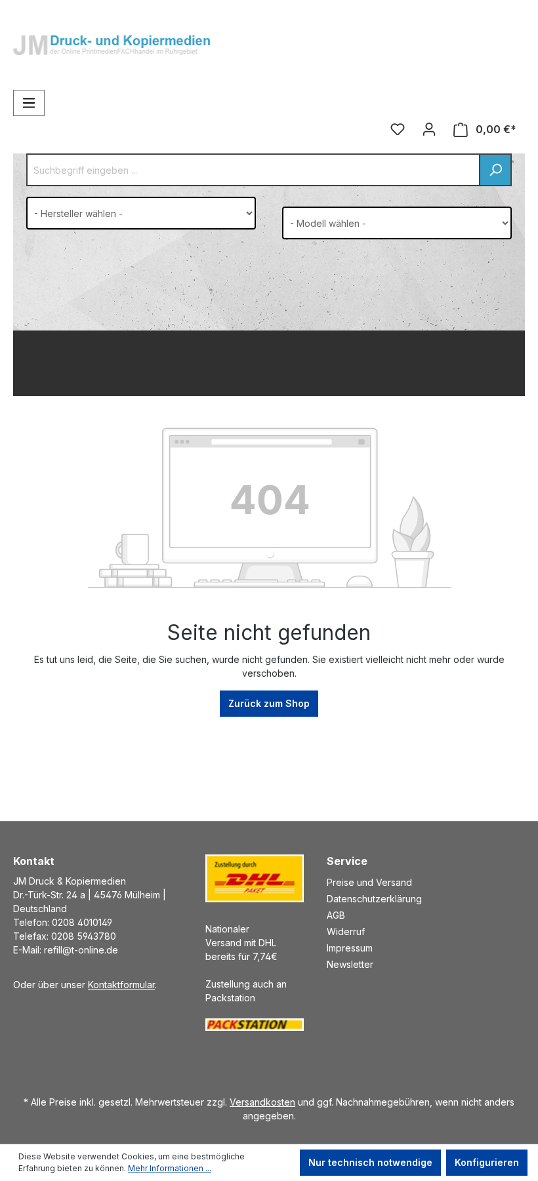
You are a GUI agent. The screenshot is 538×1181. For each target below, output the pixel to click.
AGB (336, 915)
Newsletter (350, 964)
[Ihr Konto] (429, 129)
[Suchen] (495, 169)
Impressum (350, 947)
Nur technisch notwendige (370, 1162)
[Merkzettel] (397, 129)
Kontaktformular (121, 984)
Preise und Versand (369, 882)
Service (347, 861)
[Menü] (29, 103)
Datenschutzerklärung (374, 898)
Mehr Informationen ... (169, 1168)
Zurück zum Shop (269, 703)
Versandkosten (262, 1102)
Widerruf (346, 931)
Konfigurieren (487, 1162)
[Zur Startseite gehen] (111, 35)
